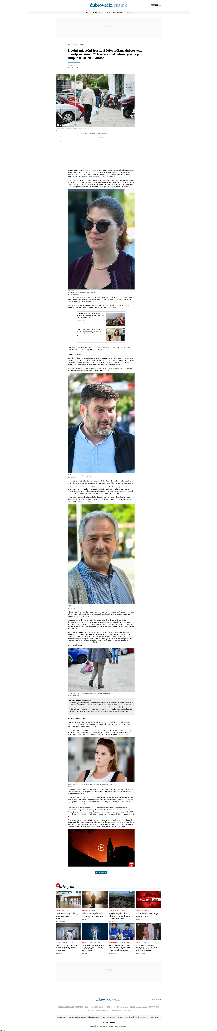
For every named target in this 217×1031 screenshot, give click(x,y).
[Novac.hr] (154, 1006)
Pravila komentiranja (107, 1017)
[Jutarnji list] (66, 1006)
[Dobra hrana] (122, 1006)
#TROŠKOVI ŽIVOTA (101, 872)
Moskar (108, 13)
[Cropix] (90, 1010)
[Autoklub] (141, 1006)
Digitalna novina (144, 1017)
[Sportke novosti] (87, 1006)
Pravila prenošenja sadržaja (77, 1017)
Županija (94, 13)
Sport (101, 13)
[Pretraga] (160, 5)
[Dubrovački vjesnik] (103, 1010)
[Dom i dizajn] (132, 1006)
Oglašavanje (134, 1017)
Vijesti (87, 13)
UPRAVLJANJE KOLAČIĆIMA (108, 1022)
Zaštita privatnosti (93, 1017)
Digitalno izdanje (118, 13)
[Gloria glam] (114, 1006)
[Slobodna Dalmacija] (79, 1006)
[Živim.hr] (102, 1006)
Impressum (119, 1017)
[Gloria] (109, 1006)
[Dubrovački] (108, 5)
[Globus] (94, 1006)
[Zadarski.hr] (116, 1010)
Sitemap (157, 1017)
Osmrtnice (128, 13)
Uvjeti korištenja (62, 1017)
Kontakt (126, 1017)
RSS (152, 1017)
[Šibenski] (127, 1010)
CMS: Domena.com (123, 1026)
